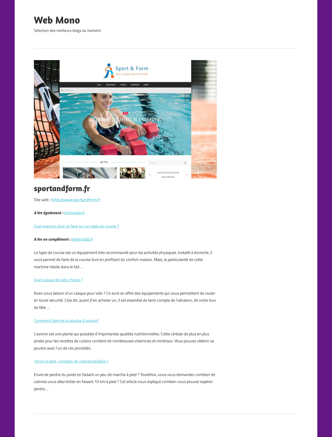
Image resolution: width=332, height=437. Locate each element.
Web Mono (57, 20)
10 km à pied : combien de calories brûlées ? (71, 361)
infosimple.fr (74, 213)
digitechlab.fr (82, 239)
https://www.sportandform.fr (76, 200)
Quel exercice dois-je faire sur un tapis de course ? (76, 226)
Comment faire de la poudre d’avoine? (66, 320)
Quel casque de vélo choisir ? (58, 280)
